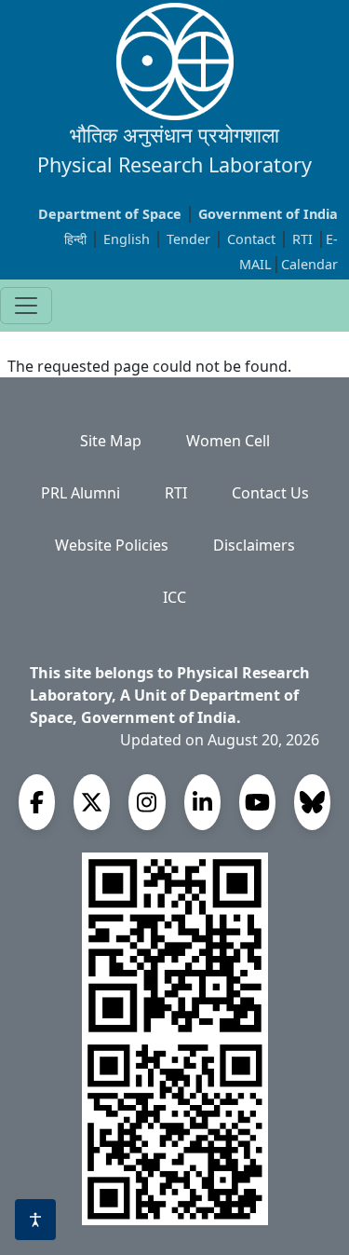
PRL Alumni (80, 493)
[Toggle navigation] (26, 305)
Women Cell (228, 440)
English (126, 239)
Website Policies (111, 545)
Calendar (309, 264)
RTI (304, 239)
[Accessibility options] (35, 1219)
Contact (253, 239)
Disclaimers (254, 545)
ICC (174, 597)
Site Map (110, 440)
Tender (190, 239)
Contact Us (270, 493)
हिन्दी (75, 239)
